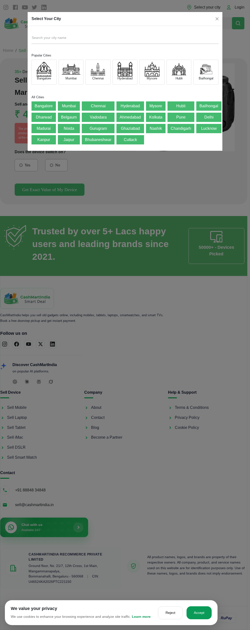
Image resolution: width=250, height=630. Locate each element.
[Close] (217, 18)
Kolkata (155, 117)
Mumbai (69, 106)
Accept (199, 613)
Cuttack (130, 140)
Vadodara (98, 117)
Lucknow (209, 128)
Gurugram (98, 128)
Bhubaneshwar (98, 140)
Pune (181, 117)
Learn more (141, 617)
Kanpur (43, 140)
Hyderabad (130, 106)
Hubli (181, 106)
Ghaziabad (130, 128)
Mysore (155, 106)
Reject (170, 613)
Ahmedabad (130, 117)
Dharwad (44, 117)
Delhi (209, 117)
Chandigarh (181, 128)
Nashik (156, 128)
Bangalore (44, 106)
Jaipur (68, 140)
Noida (69, 128)
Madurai (44, 128)
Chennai (98, 106)
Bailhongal (208, 106)
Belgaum (69, 117)
